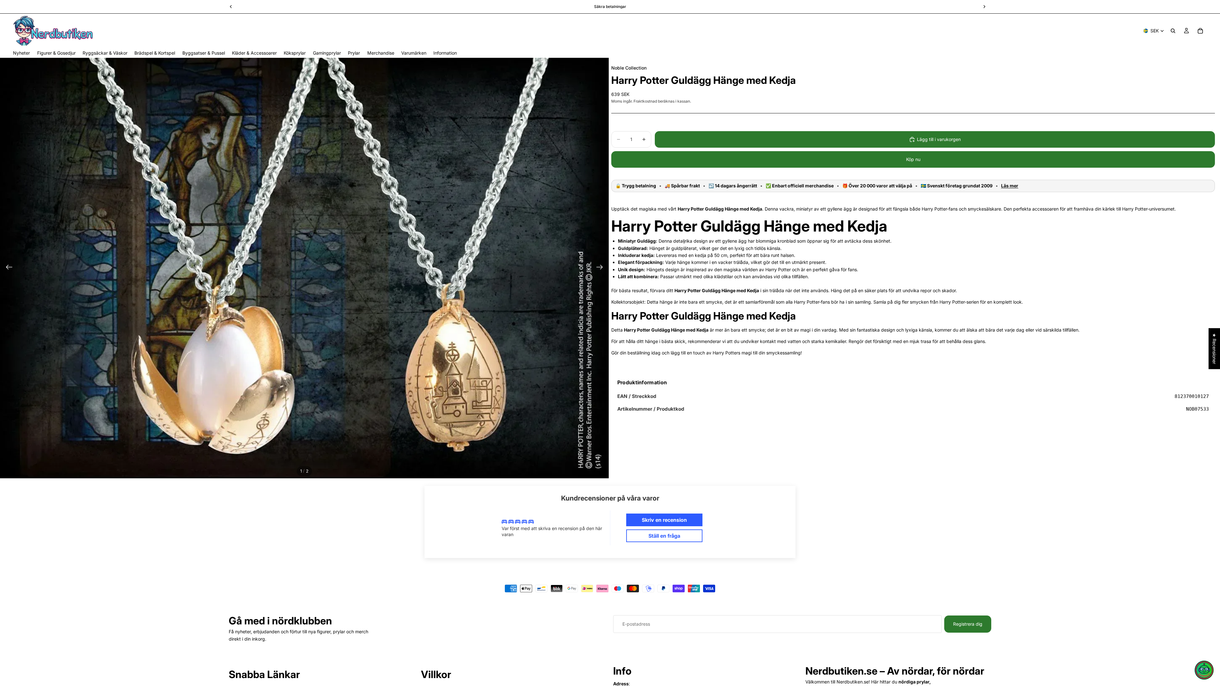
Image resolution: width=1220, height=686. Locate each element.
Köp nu (913, 159)
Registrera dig (967, 624)
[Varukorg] (1200, 31)
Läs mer (1009, 185)
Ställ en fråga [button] (664, 536)
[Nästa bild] (601, 268)
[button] (1204, 670)
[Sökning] (1173, 31)
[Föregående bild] (7, 268)
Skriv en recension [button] (664, 520)
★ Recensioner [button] (1214, 348)
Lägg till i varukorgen (939, 139)
